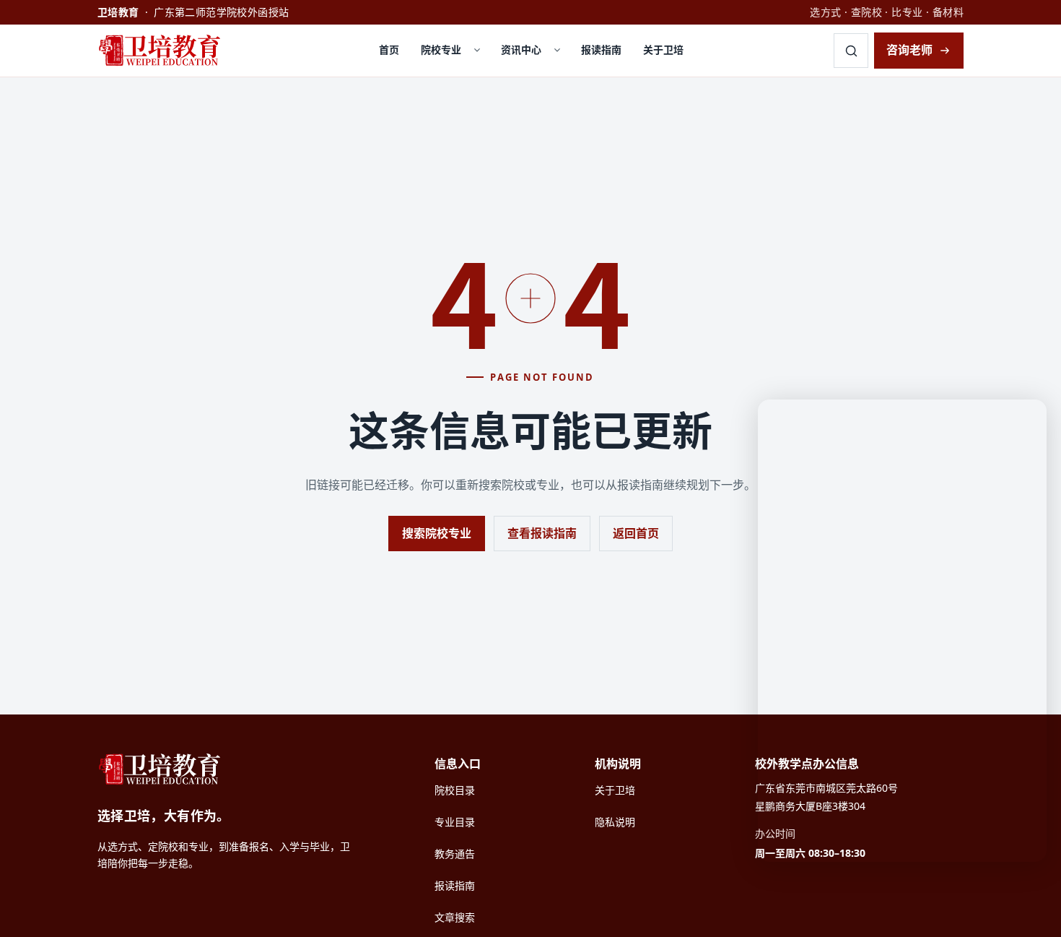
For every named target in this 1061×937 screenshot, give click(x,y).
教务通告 (455, 853)
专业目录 (455, 822)
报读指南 (601, 49)
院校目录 (455, 790)
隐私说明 (615, 822)
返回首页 (636, 533)
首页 (389, 49)
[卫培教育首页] (163, 50)
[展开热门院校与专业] (477, 51)
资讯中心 (521, 49)
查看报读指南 (542, 533)
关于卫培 (663, 49)
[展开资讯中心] (557, 51)
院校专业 (441, 49)
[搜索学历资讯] (851, 50)
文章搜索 (455, 917)
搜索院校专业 (436, 533)
